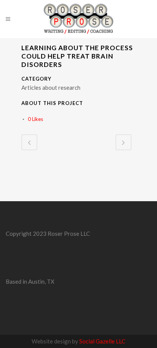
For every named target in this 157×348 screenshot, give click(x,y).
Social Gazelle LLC (102, 341)
